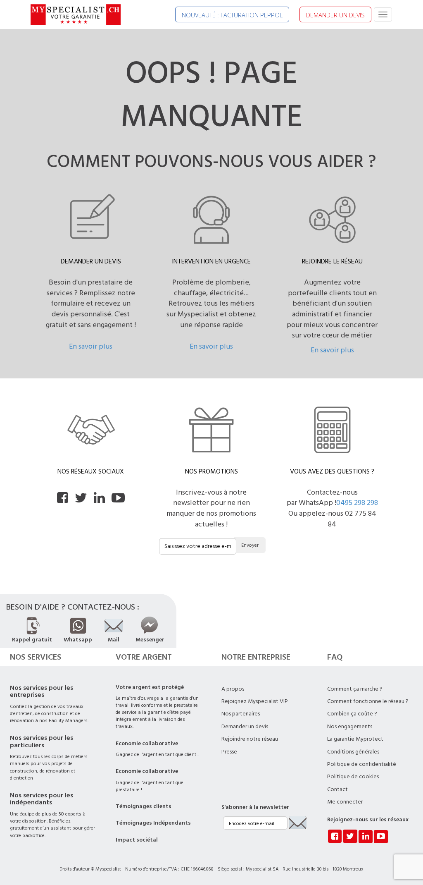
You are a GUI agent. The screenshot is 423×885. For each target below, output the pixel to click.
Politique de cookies (353, 777)
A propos (232, 689)
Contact (337, 789)
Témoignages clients (143, 806)
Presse (229, 752)
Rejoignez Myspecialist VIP (254, 701)
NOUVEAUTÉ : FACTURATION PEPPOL (232, 15)
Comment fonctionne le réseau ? (368, 701)
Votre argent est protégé (150, 687)
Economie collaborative (147, 743)
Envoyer (250, 545)
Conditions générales (353, 752)
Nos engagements (349, 726)
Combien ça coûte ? (352, 714)
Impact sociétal (137, 840)
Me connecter (345, 802)
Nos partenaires (240, 714)
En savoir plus (90, 346)
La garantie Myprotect (355, 739)
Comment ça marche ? (355, 689)
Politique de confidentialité (361, 764)
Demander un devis (244, 726)
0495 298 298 (357, 503)
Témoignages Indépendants (153, 823)
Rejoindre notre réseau (249, 739)
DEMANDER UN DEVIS (335, 15)
